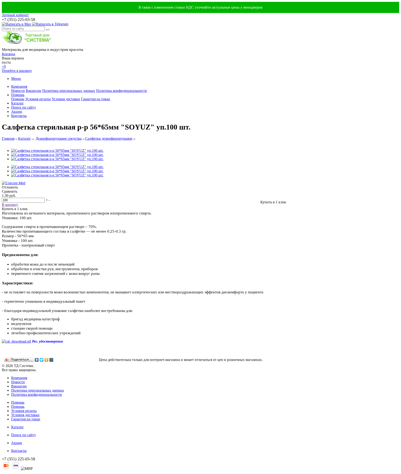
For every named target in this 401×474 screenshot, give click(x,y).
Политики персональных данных (68, 91)
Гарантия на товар (95, 99)
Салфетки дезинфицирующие (108, 138)
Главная (8, 138)
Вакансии (33, 91)
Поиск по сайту (23, 107)
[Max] (16, 24)
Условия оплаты (38, 99)
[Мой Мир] (51, 360)
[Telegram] (50, 24)
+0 (4, 66)
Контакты (19, 116)
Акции (16, 112)
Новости (18, 91)
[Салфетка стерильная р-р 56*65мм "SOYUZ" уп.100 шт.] (57, 151)
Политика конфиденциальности (121, 91)
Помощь (17, 95)
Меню (16, 79)
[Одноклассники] (46, 360)
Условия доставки (66, 99)
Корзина (8, 54)
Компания (19, 86)
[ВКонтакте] (36, 360)
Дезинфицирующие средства (58, 138)
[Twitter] (41, 360)
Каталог (17, 103)
